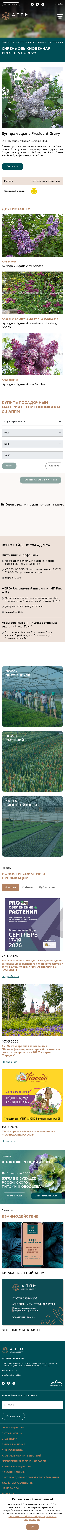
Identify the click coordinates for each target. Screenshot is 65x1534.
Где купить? (12, 166)
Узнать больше (14, 1196)
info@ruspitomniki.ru (11, 1375)
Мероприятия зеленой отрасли (24, 1461)
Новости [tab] (10, 887)
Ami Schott (9, 262)
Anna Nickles (10, 380)
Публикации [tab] (47, 887)
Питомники (10, 1433)
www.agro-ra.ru (14, 612)
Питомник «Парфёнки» (20, 555)
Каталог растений (31, 42)
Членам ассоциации (16, 1467)
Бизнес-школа (12, 1450)
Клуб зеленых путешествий (21, 1456)
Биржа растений (13, 1444)
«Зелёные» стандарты (17, 1483)
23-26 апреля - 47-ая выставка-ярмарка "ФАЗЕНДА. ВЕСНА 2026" (28, 1133)
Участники (9, 1439)
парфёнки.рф (13, 578)
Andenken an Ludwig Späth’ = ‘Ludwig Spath (30, 319)
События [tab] (27, 887)
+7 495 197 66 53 (9, 1370)
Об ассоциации (13, 1428)
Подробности (10, 976)
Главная (8, 42)
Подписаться (13, 1416)
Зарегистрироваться (46, 1196)
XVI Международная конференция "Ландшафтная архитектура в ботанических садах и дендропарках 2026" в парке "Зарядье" (31, 1051)
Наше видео (10, 1488)
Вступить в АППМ (11, 4)
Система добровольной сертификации (30, 1477)
